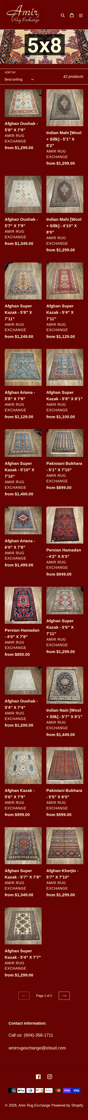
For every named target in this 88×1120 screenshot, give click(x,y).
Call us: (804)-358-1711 (31, 1035)
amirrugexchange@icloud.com (37, 1048)
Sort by (10, 72)
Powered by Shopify (67, 1105)
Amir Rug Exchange (34, 1105)
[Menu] (80, 14)
